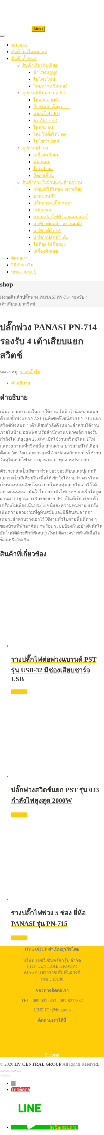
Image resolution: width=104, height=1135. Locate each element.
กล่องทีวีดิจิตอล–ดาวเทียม (58, 189)
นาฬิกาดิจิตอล (47, 230)
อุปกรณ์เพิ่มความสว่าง (44, 93)
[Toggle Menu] (2, 36)
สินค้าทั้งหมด (24, 58)
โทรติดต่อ (20, 1089)
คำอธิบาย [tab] (20, 383)
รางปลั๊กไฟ (30, 371)
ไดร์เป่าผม (43, 168)
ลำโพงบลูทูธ (45, 72)
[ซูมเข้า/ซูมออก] (2, 1070)
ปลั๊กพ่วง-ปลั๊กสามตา (53, 203)
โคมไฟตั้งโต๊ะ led (49, 134)
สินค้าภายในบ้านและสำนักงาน (52, 182)
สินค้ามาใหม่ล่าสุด (29, 51)
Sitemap (52, 1054)
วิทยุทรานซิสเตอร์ (50, 86)
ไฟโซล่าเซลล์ (46, 141)
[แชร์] (13, 1070)
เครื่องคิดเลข (45, 251)
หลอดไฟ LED (46, 113)
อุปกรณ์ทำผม (35, 148)
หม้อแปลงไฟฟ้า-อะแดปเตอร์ (60, 216)
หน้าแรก (19, 44)
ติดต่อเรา (20, 258)
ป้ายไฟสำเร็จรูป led (51, 106)
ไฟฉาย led (43, 127)
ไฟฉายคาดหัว (46, 99)
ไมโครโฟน (44, 79)
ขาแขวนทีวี (44, 196)
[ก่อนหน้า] (2, 1075)
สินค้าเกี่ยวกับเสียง (39, 65)
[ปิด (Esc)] (19, 1070)
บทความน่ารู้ (23, 271)
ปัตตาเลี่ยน (43, 175)
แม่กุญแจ (42, 210)
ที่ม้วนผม (41, 161)
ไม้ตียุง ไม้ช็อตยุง (49, 244)
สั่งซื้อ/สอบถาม (63, 1127)
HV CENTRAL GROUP (38, 1064)
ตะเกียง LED (45, 120)
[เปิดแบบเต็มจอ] (8, 1070)
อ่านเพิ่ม (19, 691)
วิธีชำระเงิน (22, 265)
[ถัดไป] (8, 1075)
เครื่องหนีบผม (46, 154)
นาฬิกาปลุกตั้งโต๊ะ (50, 237)
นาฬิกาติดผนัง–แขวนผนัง (57, 223)
